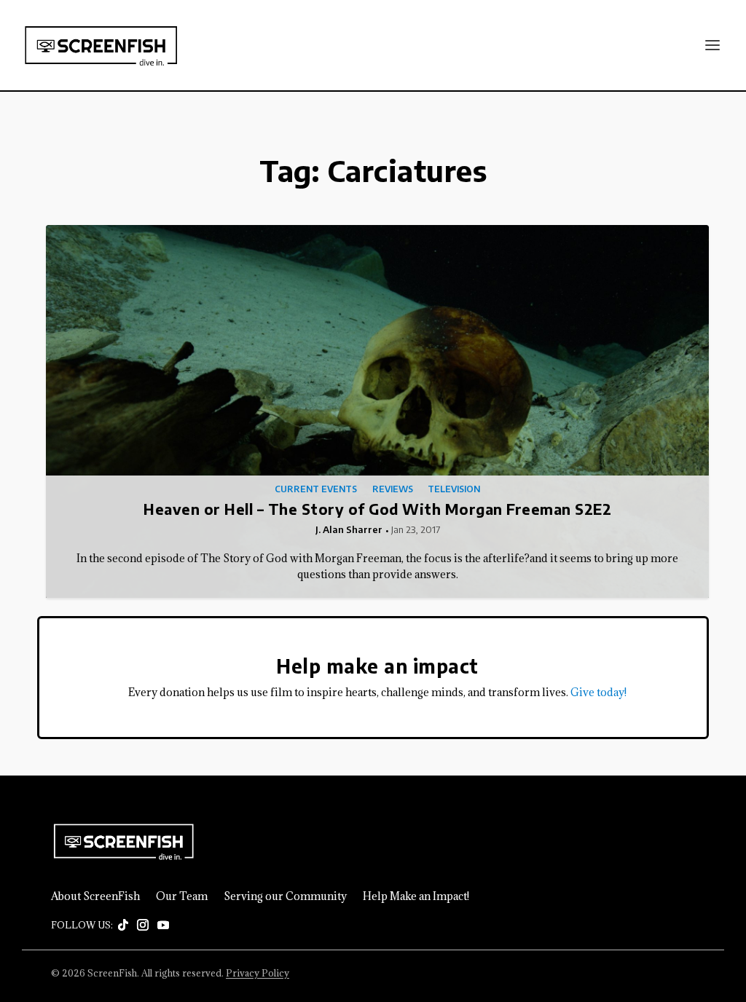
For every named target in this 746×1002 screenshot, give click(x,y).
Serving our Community (285, 896)
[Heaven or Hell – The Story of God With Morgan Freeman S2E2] (377, 411)
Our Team (182, 896)
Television (454, 489)
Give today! (598, 692)
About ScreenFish (95, 896)
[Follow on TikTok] (123, 925)
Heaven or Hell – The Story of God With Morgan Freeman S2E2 (377, 509)
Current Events (316, 489)
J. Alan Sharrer (348, 529)
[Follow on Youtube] (163, 925)
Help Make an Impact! (416, 896)
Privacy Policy (257, 973)
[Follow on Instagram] (143, 925)
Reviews (392, 489)
